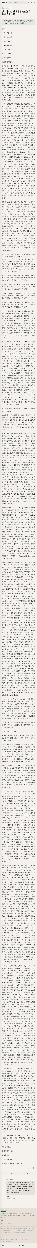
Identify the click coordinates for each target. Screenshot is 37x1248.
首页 (3, 8)
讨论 (17, 2)
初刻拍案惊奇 (9, 8)
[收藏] (28, 1168)
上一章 (11, 1173)
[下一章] (34, 1245)
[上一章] (30, 1245)
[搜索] (29, 2)
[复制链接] (33, 1168)
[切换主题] (31, 2)
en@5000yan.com (6, 1241)
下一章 (26, 1173)
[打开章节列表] (3, 1245)
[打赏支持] (6, 1245)
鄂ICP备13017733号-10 (16, 1239)
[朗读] (23, 1245)
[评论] (19, 1245)
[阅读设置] (26, 1245)
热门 (11, 2)
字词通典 (9, 1223)
